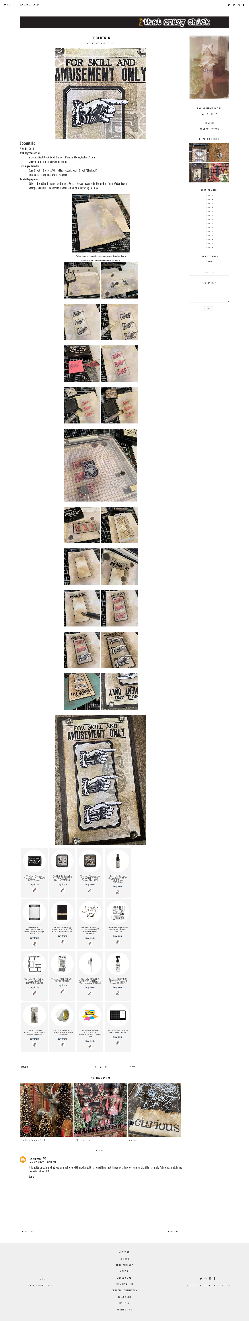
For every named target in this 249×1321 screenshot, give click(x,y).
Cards (124, 1271)
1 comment (24, 1066)
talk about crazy (29, 4)
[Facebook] (243, 4)
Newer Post (28, 1231)
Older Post (173, 1231)
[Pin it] (105, 1067)
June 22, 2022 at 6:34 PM (42, 1162)
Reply (31, 1176)
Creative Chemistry (124, 1290)
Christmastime (83, 1140)
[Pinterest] (234, 4)
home (7, 4)
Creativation (124, 1284)
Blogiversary (124, 1264)
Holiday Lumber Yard (33, 1140)
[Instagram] (239, 4)
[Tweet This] (101, 1067)
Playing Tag (124, 1309)
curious (133, 1140)
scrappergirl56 (37, 1158)
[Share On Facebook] (95, 1067)
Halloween (124, 1296)
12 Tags (124, 1258)
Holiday (124, 1303)
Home (41, 1278)
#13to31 (124, 1252)
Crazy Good (124, 1277)
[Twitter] (229, 4)
